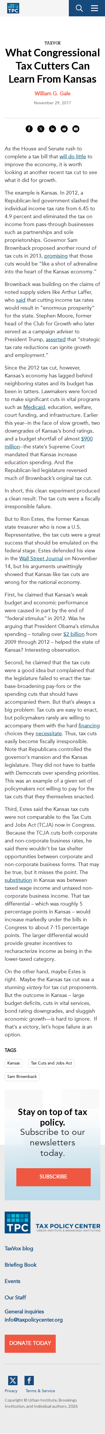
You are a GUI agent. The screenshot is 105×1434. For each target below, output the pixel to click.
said (20, 300)
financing (89, 726)
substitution (18, 880)
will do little (73, 156)
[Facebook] (29, 1384)
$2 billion (74, 634)
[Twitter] (13, 1384)
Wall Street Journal (41, 558)
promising (56, 256)
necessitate (49, 733)
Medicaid (34, 407)
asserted (56, 339)
